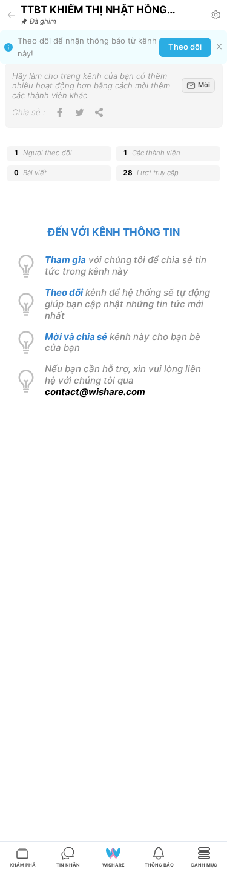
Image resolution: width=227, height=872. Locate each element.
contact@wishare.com (95, 392)
